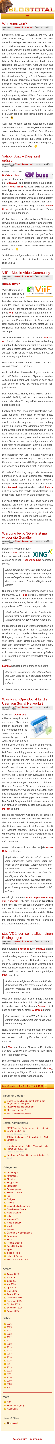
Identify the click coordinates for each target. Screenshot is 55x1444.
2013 (9, 1367)
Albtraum (37, 1010)
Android (12, 487)
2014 (9, 1364)
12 (45, 1086)
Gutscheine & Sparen (17, 1209)
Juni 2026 (11, 1281)
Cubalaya (12, 183)
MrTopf (6, 808)
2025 (9, 1327)
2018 (9, 1351)
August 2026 (13, 1274)
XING (14, 552)
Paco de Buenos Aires (15, 1152)
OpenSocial (20, 714)
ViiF (11, 312)
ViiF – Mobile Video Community (26, 273)
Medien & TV (13, 1219)
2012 (9, 1371)
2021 (9, 1340)
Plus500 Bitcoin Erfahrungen (20, 1107)
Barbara (10, 1143)
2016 (9, 1357)
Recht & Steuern (14, 1243)
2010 (9, 1377)
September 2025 (15, 1308)
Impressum (36, 1439)
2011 (9, 1374)
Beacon (42, 1006)
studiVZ (40, 948)
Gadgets (11, 1199)
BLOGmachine (10, 175)
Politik (10, 1239)
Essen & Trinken (14, 1193)
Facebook (23, 948)
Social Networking (23, 27)
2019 (9, 1347)
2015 (9, 1361)
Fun (9, 1196)
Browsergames (14, 1189)
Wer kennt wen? (14, 24)
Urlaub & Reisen (15, 1256)
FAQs (5, 975)
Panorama (12, 1236)
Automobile (12, 1176)
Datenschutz (20, 1439)
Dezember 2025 (14, 1298)
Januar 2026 (13, 1294)
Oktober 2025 (13, 1304)
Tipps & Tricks (13, 1253)
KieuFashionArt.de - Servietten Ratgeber (26, 1155)
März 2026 (12, 1291)
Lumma (6, 666)
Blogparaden (13, 1182)
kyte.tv (49, 487)
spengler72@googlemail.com (18, 1134)
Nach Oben (12, 1409)
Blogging (11, 1179)
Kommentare (15, 1405)
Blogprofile (12, 1186)
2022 (9, 1337)
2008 (9, 1384)
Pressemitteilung (31, 560)
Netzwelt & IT (13, 1229)
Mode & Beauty (14, 1223)
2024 (9, 1330)
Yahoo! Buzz (15, 186)
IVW (10, 1047)
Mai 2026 (11, 1284)
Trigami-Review (11, 284)
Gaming (10, 1203)
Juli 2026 (11, 1277)
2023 (9, 1334)
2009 (9, 1381)
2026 (9, 1324)
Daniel (9, 1158)
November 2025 (14, 1301)
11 (42, 1086)
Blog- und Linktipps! (16, 1110)
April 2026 (12, 1288)
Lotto (9, 1216)
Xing (49, 1068)
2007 (9, 1387)
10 (39, 1086)
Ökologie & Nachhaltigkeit (19, 1233)
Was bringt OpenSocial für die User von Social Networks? (24, 701)
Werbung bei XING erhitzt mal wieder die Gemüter (25, 535)
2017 (9, 1354)
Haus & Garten (14, 1213)
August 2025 (13, 1311)
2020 (9, 1344)
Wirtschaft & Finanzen (17, 1259)
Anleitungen (12, 1172)
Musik (9, 1226)
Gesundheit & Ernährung (18, 1206)
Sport (9, 1249)
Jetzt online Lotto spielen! (19, 1113)
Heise (24, 595)
